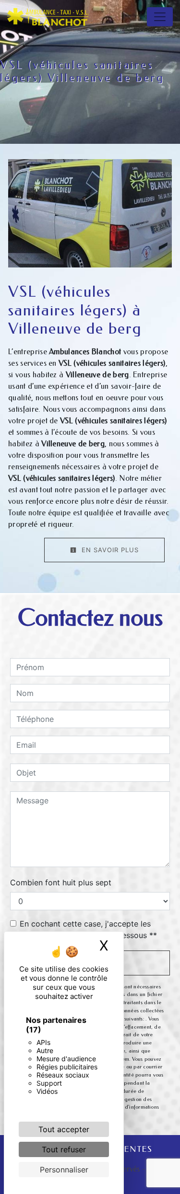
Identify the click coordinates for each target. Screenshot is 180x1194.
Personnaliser (64, 1169)
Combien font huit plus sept (60, 882)
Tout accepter (63, 1129)
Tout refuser (64, 1149)
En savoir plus (109, 550)
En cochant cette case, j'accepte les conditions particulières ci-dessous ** (88, 929)
